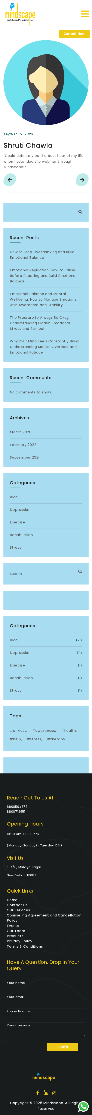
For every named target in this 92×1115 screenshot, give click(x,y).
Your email (16, 997)
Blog (14, 497)
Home (12, 899)
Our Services (18, 910)
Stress (15, 547)
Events (13, 925)
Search (80, 212)
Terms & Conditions (25, 946)
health (70, 730)
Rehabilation (21, 534)
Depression (20, 509)
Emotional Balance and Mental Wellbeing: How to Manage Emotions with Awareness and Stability (43, 299)
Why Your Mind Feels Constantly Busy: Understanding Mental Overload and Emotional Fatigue (44, 347)
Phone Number (19, 1011)
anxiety (20, 730)
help (17, 739)
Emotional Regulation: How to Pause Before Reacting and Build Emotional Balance (43, 276)
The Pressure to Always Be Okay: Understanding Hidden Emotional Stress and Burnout (40, 323)
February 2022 (23, 444)
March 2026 (20, 432)
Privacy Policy (19, 941)
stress (35, 739)
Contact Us (17, 905)
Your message (19, 1025)
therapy (57, 739)
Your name (16, 983)
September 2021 (25, 457)
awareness (45, 730)
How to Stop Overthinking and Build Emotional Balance (42, 255)
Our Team (16, 930)
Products (15, 936)
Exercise (17, 522)
